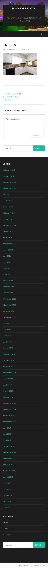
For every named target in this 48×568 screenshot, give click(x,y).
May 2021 (7, 268)
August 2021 (8, 250)
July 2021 (7, 256)
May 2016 (7, 501)
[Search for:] (24, 148)
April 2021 (7, 274)
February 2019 (9, 397)
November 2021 (9, 231)
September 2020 (9, 317)
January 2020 (8, 360)
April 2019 (7, 385)
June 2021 (7, 262)
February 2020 (9, 354)
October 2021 (8, 237)
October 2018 (8, 415)
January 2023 (8, 176)
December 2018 (9, 403)
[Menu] (6, 34)
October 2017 (8, 465)
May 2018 (7, 440)
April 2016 (7, 508)
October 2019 (8, 366)
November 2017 (9, 458)
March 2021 (8, 280)
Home (5, 522)
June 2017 (7, 489)
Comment (36, 135)
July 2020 (7, 330)
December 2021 (9, 225)
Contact (6, 535)
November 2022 (9, 188)
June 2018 (7, 434)
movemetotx (24, 8)
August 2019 (8, 379)
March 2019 (8, 391)
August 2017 (8, 477)
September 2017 (9, 471)
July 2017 (7, 483)
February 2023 (9, 170)
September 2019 (9, 372)
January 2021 (8, 293)
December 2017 (9, 452)
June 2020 (7, 336)
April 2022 (7, 201)
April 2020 (7, 342)
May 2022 (7, 194)
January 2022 (8, 219)
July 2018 (7, 428)
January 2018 (8, 446)
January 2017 (8, 495)
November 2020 (9, 305)
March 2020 (8, 348)
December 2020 (9, 299)
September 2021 (9, 243)
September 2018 (9, 422)
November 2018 (9, 409)
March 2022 (8, 207)
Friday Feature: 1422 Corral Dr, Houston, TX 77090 (12, 97)
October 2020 (8, 311)
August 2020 (8, 323)
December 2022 (9, 182)
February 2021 (9, 286)
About (5, 528)
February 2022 (9, 213)
